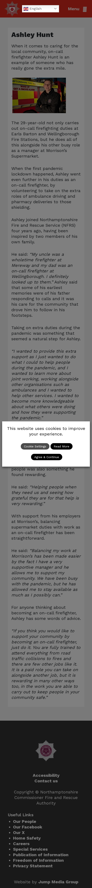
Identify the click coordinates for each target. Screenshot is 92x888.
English (35, 9)
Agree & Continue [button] (46, 457)
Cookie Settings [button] (35, 446)
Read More (61, 446)
